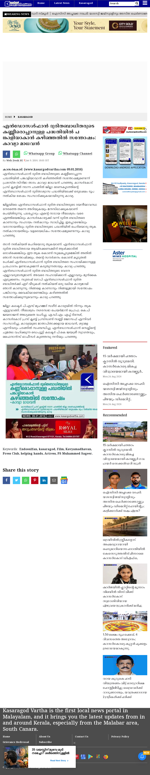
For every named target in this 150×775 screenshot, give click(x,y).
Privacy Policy (120, 736)
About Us (44, 736)
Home (41, 3)
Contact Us (81, 736)
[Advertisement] (75, 87)
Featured (110, 348)
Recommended (115, 415)
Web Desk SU (14, 160)
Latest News (62, 3)
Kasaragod (86, 3)
